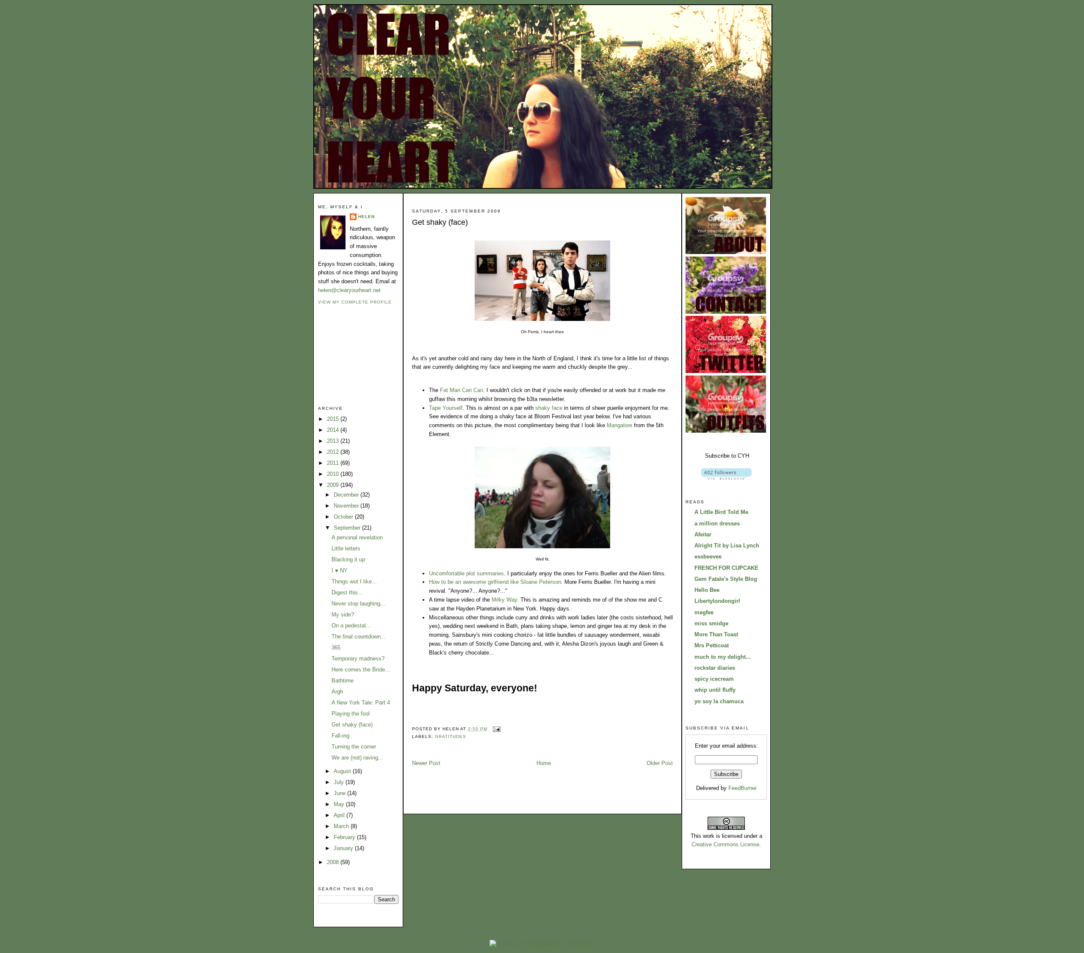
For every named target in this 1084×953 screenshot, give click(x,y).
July (340, 782)
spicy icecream (714, 679)
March (342, 826)
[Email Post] (495, 728)
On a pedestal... (351, 625)
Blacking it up (348, 559)
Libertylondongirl (717, 601)
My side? (343, 614)
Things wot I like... (354, 581)
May (340, 804)
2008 (333, 862)
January (344, 848)
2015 (333, 419)
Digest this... (347, 592)
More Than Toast (716, 634)
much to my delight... (722, 657)
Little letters (346, 548)
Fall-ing (340, 735)
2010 (333, 474)
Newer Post (426, 763)
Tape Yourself (445, 408)
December (347, 495)
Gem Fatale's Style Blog (725, 579)
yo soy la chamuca (719, 701)
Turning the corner (354, 746)
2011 (333, 463)
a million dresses (717, 523)
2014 (333, 430)
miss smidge (711, 623)
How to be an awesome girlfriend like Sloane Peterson (495, 582)
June (340, 793)
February (345, 837)
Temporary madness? (358, 658)
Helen (366, 216)
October (344, 517)
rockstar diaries (714, 668)
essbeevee (708, 556)
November (347, 506)
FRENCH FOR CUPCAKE (726, 568)
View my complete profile (355, 302)
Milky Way (504, 600)
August (343, 771)
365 (336, 647)
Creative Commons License (725, 844)
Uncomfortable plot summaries (466, 573)
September (348, 528)
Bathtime (343, 680)
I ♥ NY (340, 570)
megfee (703, 612)
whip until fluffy (715, 690)
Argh (337, 691)
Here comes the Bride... (361, 669)
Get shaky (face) (352, 724)
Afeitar (702, 534)
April (340, 815)
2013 (333, 441)
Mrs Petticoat (711, 645)
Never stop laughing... (358, 603)
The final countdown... (359, 636)
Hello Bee (706, 590)
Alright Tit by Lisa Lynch (726, 545)
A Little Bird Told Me (721, 512)
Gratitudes (450, 736)
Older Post (660, 763)
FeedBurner (742, 788)
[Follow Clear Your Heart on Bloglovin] (726, 478)
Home (543, 763)
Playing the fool (351, 713)
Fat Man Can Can (461, 390)
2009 (333, 485)
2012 (333, 452)
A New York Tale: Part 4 (361, 702)
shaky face (548, 408)
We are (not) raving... (357, 757)
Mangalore (619, 425)
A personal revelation (357, 537)
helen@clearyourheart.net (349, 290)
